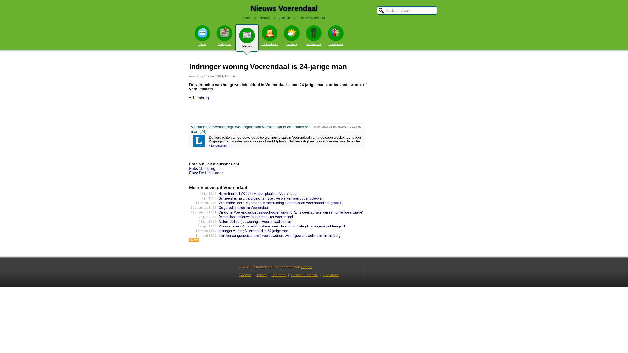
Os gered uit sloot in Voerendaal (244, 208)
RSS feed (279, 275)
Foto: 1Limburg (202, 168)
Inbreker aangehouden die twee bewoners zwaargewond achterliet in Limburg (279, 236)
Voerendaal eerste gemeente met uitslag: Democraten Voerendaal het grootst (281, 203)
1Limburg (200, 98)
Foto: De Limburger (206, 173)
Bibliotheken (336, 44)
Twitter (261, 275)
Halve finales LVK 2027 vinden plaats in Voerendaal (258, 194)
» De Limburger (218, 145)
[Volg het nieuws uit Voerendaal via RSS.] (194, 241)
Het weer (291, 44)
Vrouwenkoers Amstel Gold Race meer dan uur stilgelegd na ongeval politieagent (282, 226)
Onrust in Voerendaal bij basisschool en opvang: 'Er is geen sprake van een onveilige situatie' (291, 212)
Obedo (306, 267)
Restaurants (313, 44)
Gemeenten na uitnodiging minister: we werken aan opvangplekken (271, 198)
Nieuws (247, 46)
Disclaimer (331, 275)
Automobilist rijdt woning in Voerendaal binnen (255, 222)
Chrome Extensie (304, 275)
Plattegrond (224, 44)
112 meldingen (269, 44)
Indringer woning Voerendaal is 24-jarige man (254, 231)
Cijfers (202, 44)
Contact (245, 275)
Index (246, 18)
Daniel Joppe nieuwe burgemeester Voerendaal (256, 217)
